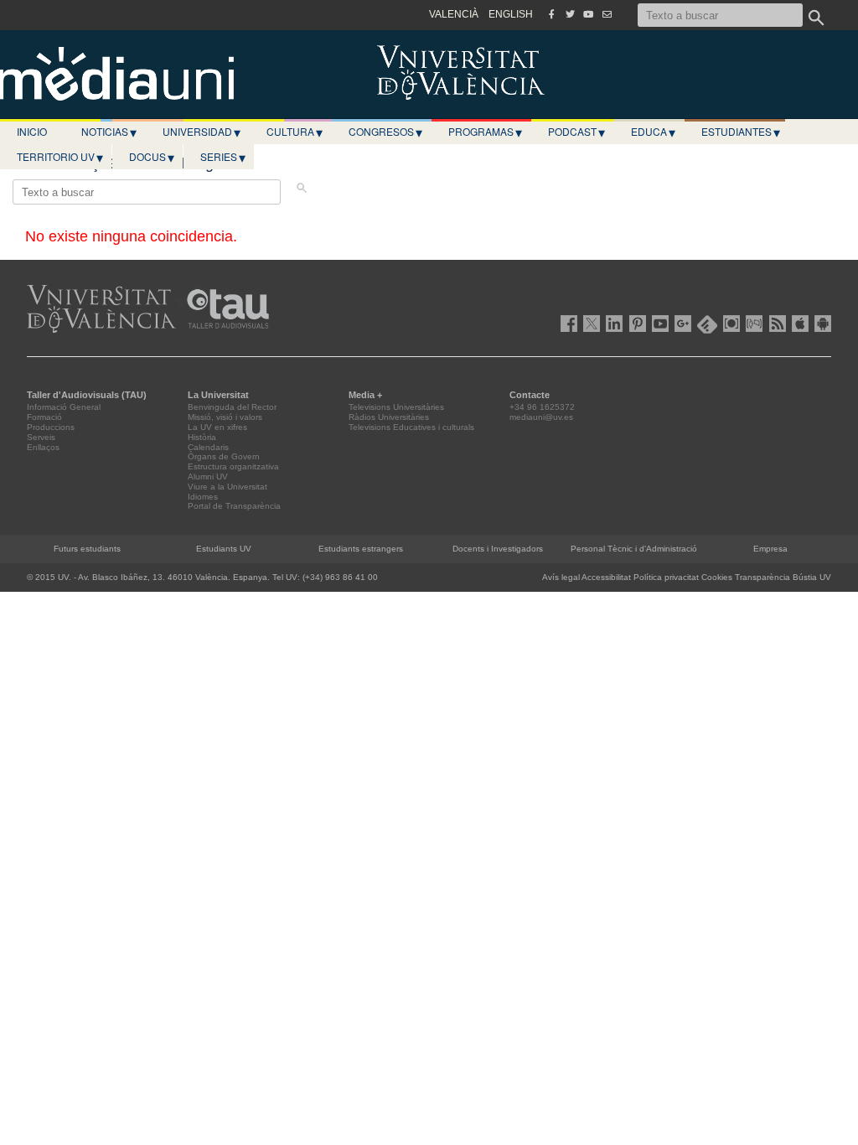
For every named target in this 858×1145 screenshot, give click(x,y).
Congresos (385, 131)
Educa (653, 131)
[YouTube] (588, 14)
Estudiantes (740, 131)
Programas (485, 131)
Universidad (201, 131)
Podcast (576, 131)
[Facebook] (551, 14)
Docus (151, 157)
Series (223, 157)
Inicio (32, 131)
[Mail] (606, 14)
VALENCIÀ (453, 14)
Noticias (109, 131)
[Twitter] (570, 14)
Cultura (294, 131)
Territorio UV (60, 157)
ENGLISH (510, 14)
